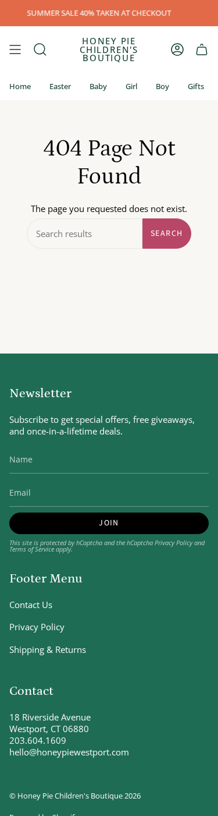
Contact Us (30, 604)
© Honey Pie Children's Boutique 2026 (75, 796)
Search (167, 233)
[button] (40, 49)
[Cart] (202, 49)
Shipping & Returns (47, 649)
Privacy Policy (173, 542)
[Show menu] (15, 49)
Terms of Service (31, 549)
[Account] (177, 49)
